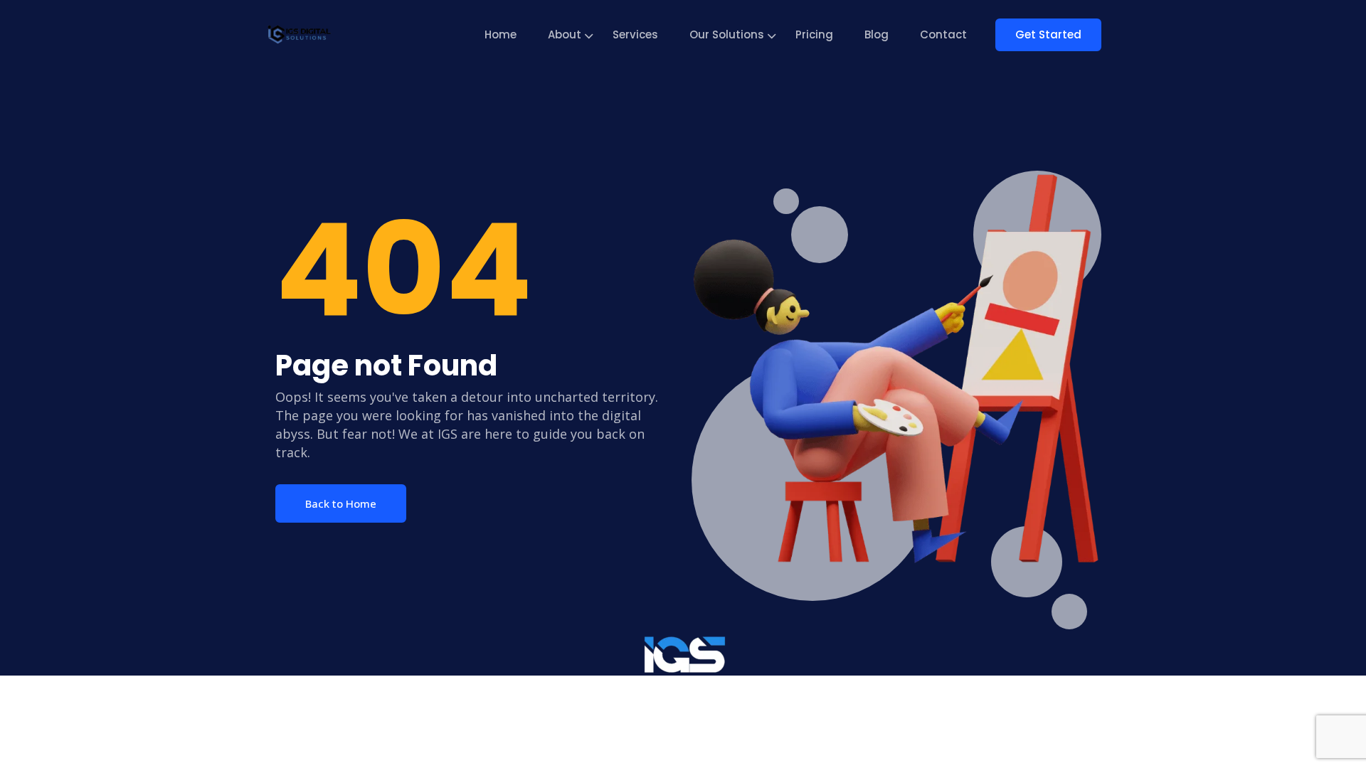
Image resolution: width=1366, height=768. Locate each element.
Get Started (1048, 34)
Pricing (814, 34)
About (564, 34)
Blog (876, 34)
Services (635, 34)
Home (501, 34)
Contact (943, 34)
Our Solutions (726, 34)
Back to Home (340, 503)
